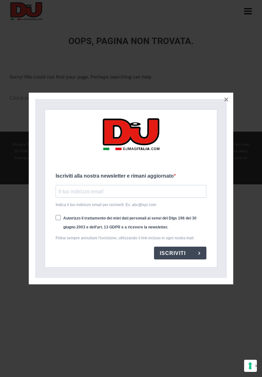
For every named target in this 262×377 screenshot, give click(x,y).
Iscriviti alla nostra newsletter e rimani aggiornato (115, 176)
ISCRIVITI (173, 253)
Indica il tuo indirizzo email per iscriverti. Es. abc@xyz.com (106, 205)
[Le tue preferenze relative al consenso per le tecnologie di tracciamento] (250, 366)
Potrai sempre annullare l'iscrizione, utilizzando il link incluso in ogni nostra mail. (125, 238)
